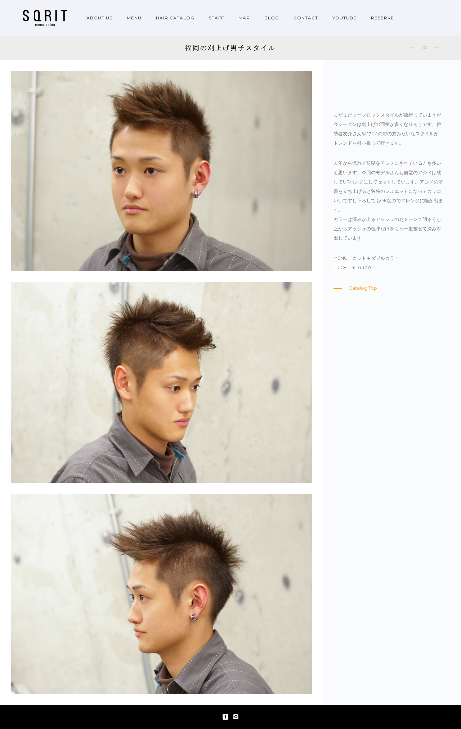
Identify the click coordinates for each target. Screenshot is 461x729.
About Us (99, 18)
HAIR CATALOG (175, 18)
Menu (134, 18)
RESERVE (382, 18)
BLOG (271, 18)
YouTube (344, 18)
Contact (306, 18)
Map (244, 18)
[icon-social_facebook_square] (227, 717)
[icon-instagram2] (236, 717)
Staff (216, 18)
